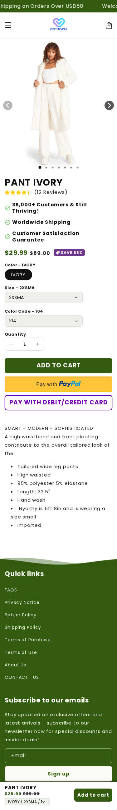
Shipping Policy (23, 627)
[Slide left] (7, 105)
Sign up (59, 773)
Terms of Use (21, 652)
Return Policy (21, 615)
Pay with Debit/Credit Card (58, 402)
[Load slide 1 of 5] (65, 167)
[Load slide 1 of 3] (52, 167)
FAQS (11, 590)
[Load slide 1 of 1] (40, 167)
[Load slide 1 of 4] (59, 167)
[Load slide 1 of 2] (46, 167)
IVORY (18, 275)
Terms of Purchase (28, 640)
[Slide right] (109, 105)
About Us (15, 665)
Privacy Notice (22, 602)
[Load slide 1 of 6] (71, 167)
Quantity (15, 334)
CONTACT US (22, 677)
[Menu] (8, 25)
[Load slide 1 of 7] (77, 167)
